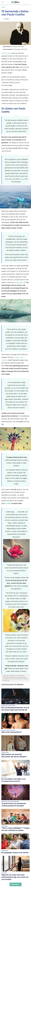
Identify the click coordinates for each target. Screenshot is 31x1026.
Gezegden (4, 826)
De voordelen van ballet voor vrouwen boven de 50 (13, 780)
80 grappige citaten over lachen (15, 852)
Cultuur (3, 7)
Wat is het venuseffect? (11, 732)
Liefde (8, 503)
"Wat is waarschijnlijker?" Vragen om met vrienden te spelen (15, 829)
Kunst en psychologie (8, 730)
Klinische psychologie (8, 705)
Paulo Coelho (6, 53)
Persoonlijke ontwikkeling (10, 801)
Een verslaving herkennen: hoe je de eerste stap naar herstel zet (15, 709)
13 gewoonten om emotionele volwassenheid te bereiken (13, 804)
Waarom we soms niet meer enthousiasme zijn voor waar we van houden (14, 877)
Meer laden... (15, 884)
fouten (22, 179)
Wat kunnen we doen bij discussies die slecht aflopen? (14, 755)
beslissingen (19, 282)
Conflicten (5, 752)
